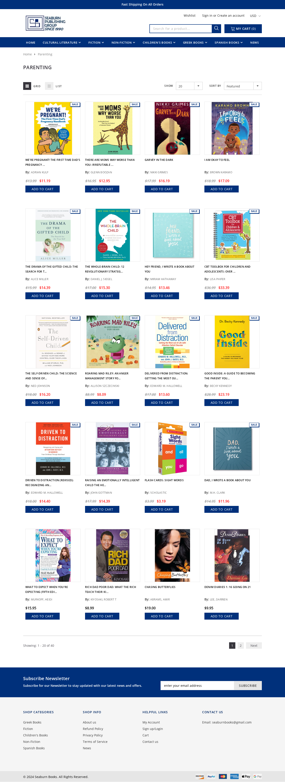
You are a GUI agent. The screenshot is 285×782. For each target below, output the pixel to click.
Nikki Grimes (159, 172)
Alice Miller (39, 279)
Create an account (230, 15)
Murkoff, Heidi (41, 599)
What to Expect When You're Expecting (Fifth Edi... (46, 589)
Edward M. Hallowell (166, 386)
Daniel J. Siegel (101, 279)
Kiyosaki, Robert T (103, 599)
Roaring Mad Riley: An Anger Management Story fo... (106, 376)
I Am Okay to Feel (217, 160)
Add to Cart (43, 189)
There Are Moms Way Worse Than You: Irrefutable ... (109, 162)
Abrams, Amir (160, 599)
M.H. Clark (217, 493)
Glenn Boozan (101, 172)
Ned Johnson (40, 386)
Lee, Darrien (219, 599)
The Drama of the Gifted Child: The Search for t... (51, 269)
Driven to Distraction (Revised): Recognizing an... (49, 482)
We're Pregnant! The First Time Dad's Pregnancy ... (52, 162)
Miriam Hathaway (163, 279)
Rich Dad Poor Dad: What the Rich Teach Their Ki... (110, 589)
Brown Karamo (221, 172)
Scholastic (158, 493)
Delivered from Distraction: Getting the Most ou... (166, 376)
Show (168, 86)
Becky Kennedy (221, 386)
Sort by (215, 86)
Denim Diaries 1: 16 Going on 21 (227, 587)
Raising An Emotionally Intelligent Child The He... (112, 482)
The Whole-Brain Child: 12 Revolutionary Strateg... (104, 269)
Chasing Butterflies (160, 587)
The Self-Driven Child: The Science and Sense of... (51, 376)
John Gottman (101, 493)
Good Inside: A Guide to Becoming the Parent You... (229, 376)
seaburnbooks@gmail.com (232, 722)
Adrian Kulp (40, 172)
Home (27, 54)
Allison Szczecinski (105, 386)
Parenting (45, 54)
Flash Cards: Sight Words (164, 480)
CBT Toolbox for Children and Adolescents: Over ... (227, 269)
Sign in (207, 15)
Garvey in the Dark (159, 160)
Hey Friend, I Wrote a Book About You (170, 269)
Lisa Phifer (217, 279)
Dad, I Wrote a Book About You (227, 480)
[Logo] (45, 22)
